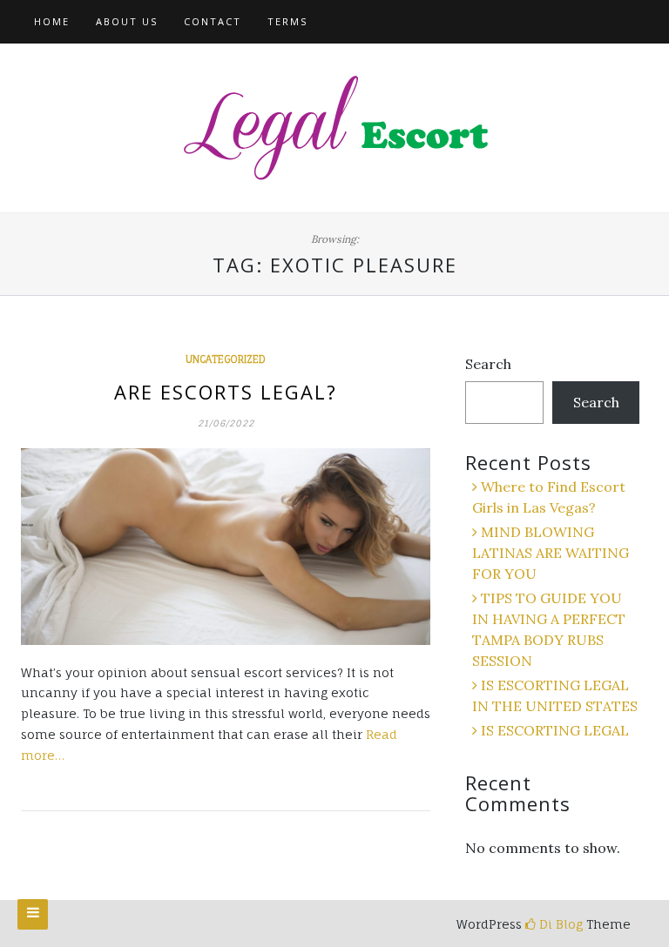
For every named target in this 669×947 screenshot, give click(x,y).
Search (488, 364)
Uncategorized (226, 359)
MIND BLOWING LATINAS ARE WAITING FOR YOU (550, 552)
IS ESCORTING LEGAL (555, 730)
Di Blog (559, 924)
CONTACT (212, 21)
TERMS (287, 21)
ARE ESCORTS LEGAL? (225, 392)
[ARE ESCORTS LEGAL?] (225, 546)
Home (52, 21)
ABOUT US (127, 21)
